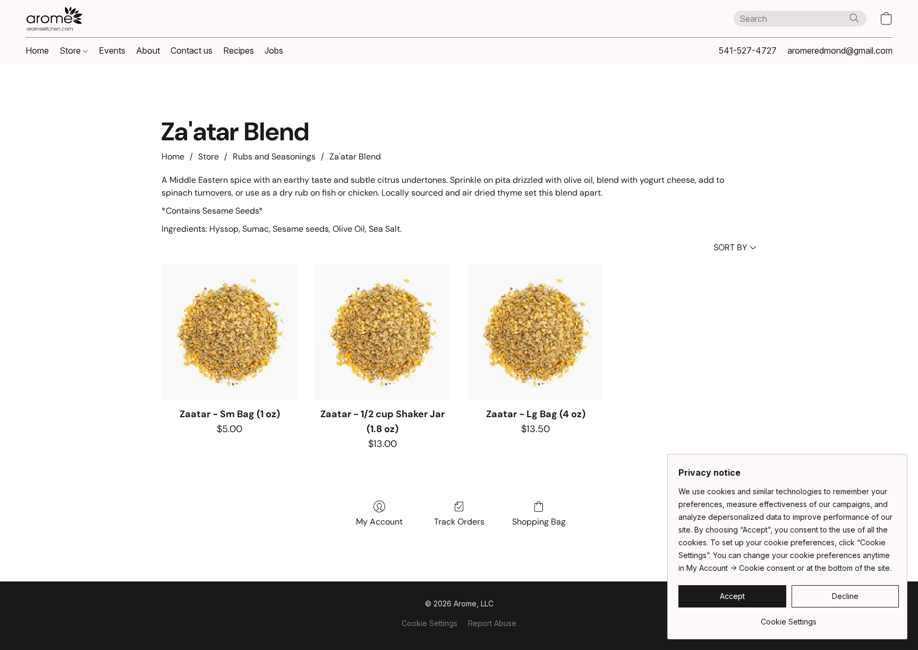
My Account (379, 521)
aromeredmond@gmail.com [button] (839, 50)
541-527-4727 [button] (748, 50)
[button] (54, 18)
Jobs (274, 50)
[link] (788, 617)
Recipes (238, 50)
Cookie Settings (429, 623)
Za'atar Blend (355, 156)
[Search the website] (854, 18)
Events (112, 50)
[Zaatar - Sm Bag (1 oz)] (230, 332)
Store (71, 50)
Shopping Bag (539, 521)
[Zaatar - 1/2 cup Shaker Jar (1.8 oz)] (382, 332)
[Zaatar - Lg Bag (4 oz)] (536, 332)
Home (37, 50)
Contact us (191, 50)
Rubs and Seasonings (274, 156)
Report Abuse (492, 623)
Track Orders (459, 521)
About (148, 50)
